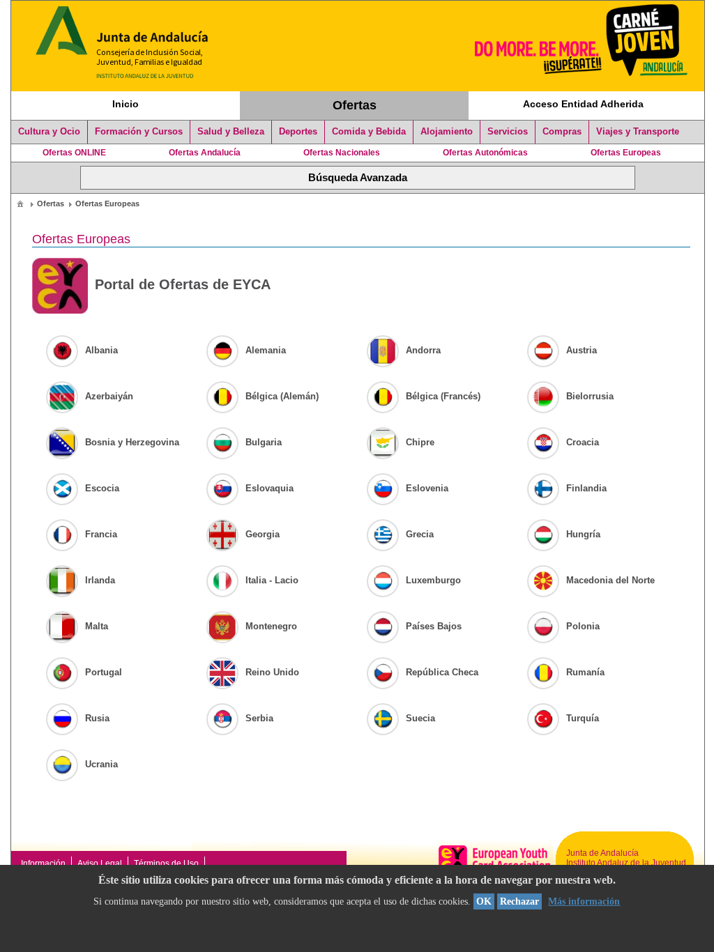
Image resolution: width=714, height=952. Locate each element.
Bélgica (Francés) (443, 396)
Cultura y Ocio (49, 132)
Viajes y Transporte (637, 132)
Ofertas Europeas (626, 152)
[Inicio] (20, 203)
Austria (581, 350)
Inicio (125, 103)
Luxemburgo (433, 580)
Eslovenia (427, 488)
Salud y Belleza (230, 132)
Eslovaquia (269, 488)
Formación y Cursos (139, 132)
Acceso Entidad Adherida (583, 103)
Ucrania (101, 764)
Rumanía (585, 672)
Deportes (298, 132)
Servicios (507, 132)
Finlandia (586, 488)
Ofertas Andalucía (205, 152)
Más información (584, 901)
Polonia (583, 626)
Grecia (420, 534)
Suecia (420, 718)
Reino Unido (272, 672)
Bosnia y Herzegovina (132, 442)
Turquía (582, 718)
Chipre (420, 442)
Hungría (583, 534)
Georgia (262, 534)
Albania (101, 350)
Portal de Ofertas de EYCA (183, 284)
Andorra (423, 350)
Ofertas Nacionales (341, 152)
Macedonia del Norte (610, 580)
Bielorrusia (590, 396)
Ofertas (355, 105)
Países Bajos (434, 626)
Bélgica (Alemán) (282, 396)
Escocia (102, 488)
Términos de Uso (166, 863)
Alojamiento (446, 132)
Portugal (103, 672)
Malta (96, 626)
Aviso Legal (99, 863)
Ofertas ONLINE (74, 152)
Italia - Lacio (271, 580)
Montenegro (271, 626)
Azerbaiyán (109, 396)
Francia (101, 534)
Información (43, 863)
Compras (562, 132)
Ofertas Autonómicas (485, 152)
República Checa (442, 672)
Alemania (265, 350)
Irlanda (100, 580)
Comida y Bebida (369, 132)
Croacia (582, 442)
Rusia (97, 718)
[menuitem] (20, 203)
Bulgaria (263, 442)
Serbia (259, 718)
